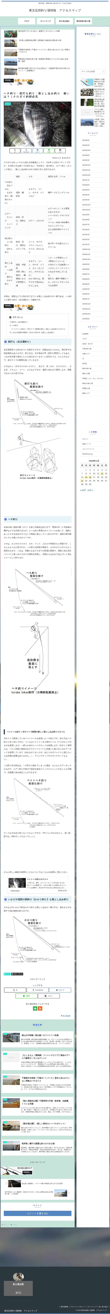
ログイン (85, 439)
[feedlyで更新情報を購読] (35, 1008)
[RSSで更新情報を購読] (40, 1008)
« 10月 (83, 490)
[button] (60, 150)
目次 (15, 317)
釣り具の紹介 (103, 1307)
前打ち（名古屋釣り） (20, 322)
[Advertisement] (95, 52)
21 (82, 481)
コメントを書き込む (38, 1213)
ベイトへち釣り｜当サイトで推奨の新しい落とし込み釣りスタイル (39, 329)
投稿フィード (86, 444)
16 (90, 477)
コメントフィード (88, 449)
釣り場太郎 (18, 1284)
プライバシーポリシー (77, 1307)
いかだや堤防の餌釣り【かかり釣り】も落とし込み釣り (32, 332)
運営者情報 (64, 1307)
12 (102, 473)
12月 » (90, 490)
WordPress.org (87, 454)
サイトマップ (92, 1307)
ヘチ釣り (14, 325)
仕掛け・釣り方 (18, 974)
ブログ (8, 974)
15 (86, 477)
